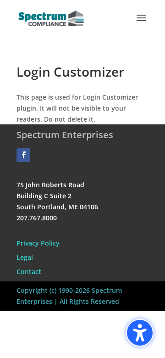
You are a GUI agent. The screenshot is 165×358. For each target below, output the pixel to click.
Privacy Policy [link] (38, 243)
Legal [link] (24, 257)
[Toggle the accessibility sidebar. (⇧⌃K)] (140, 333)
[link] (51, 17)
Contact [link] (28, 271)
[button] (141, 24)
